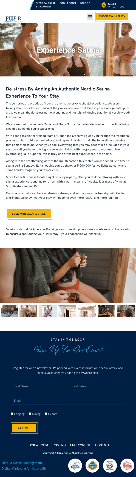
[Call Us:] (103, 5)
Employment (43, 6)
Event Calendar (46, 3)
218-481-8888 (116, 7)
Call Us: (111, 4)
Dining (36, 414)
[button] (90, 16)
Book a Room (68, 3)
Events (52, 414)
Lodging (85, 3)
